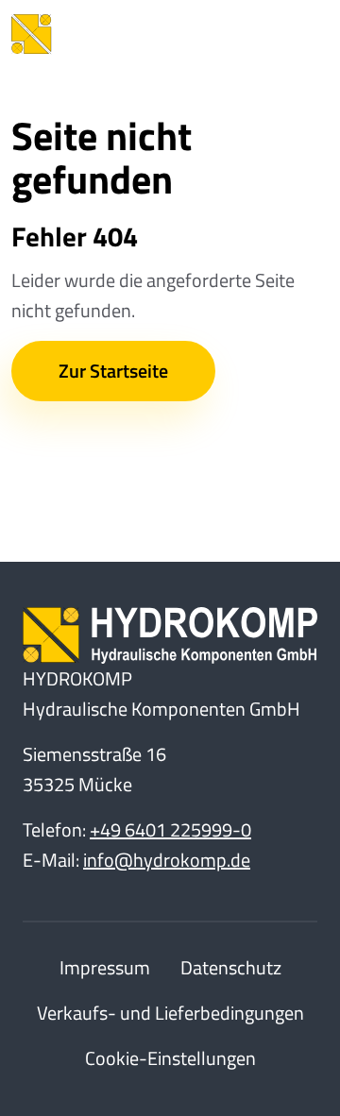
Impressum (105, 967)
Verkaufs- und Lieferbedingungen (170, 1012)
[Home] (115, 34)
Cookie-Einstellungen (170, 1058)
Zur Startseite (113, 370)
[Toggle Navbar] (300, 34)
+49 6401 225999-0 (170, 829)
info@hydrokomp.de (166, 859)
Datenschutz (230, 967)
